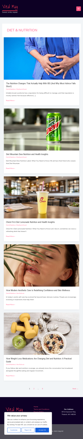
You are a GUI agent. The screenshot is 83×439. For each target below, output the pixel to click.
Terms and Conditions (41, 409)
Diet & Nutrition (11, 89)
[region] (28, 423)
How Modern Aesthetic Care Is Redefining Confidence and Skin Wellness (38, 290)
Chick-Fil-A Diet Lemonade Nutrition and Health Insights (30, 222)
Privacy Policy (39, 412)
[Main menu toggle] (78, 8)
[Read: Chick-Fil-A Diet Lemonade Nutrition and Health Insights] (41, 197)
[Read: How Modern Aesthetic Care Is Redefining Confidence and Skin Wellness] (41, 265)
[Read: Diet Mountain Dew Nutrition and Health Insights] (41, 129)
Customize (13, 430)
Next (75, 389)
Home (36, 407)
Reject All (28, 430)
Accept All (42, 430)
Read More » (10, 100)
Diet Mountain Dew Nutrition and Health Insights (27, 154)
